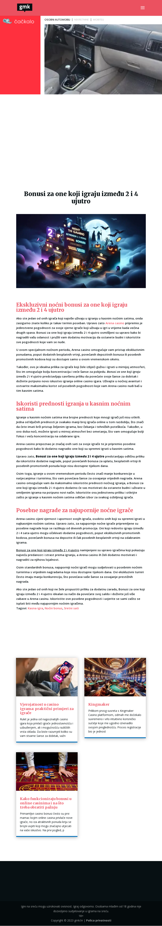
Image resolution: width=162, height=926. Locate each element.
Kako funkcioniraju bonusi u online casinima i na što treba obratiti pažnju (45, 803)
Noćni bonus (53, 608)
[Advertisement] (81, 125)
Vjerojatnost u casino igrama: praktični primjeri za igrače (46, 708)
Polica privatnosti (98, 920)
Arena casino (114, 323)
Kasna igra (35, 608)
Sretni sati (71, 608)
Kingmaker (98, 704)
